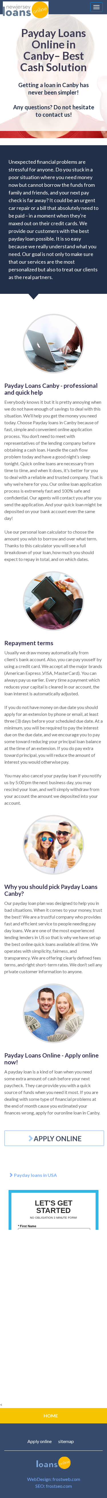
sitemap (66, 1441)
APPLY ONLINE (58, 1138)
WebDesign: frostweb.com (53, 1479)
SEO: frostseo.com (53, 1486)
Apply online (39, 1441)
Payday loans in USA (35, 1175)
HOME (51, 1415)
